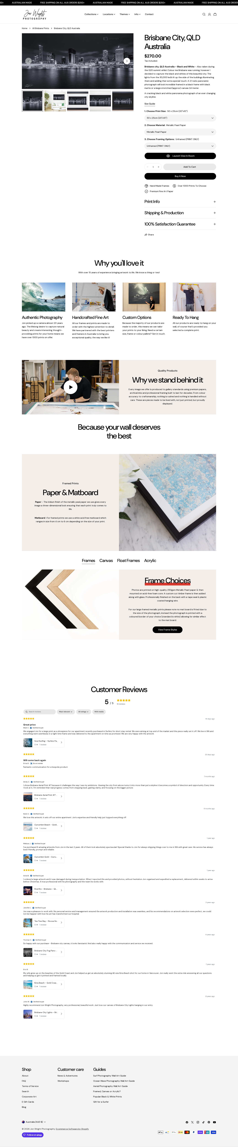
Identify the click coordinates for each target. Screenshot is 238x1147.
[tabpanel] (119, 605)
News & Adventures (68, 1075)
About (25, 1075)
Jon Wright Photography (42, 1128)
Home (24, 28)
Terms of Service (30, 1086)
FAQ (24, 1080)
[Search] (204, 14)
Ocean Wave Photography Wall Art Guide (114, 1080)
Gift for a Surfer (101, 1101)
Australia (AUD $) (34, 1121)
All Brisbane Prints (40, 28)
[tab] (88, 561)
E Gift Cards (28, 1101)
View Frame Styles (167, 629)
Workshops (63, 1080)
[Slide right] (127, 61)
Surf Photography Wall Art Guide (109, 1075)
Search (25, 1091)
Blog (24, 1107)
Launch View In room (184, 155)
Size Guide (149, 103)
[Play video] (70, 387)
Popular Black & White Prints (107, 1096)
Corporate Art (29, 1096)
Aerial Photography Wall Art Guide (110, 1086)
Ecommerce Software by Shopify (72, 1128)
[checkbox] (99, 711)
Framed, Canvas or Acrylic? (107, 1091)
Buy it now (180, 176)
